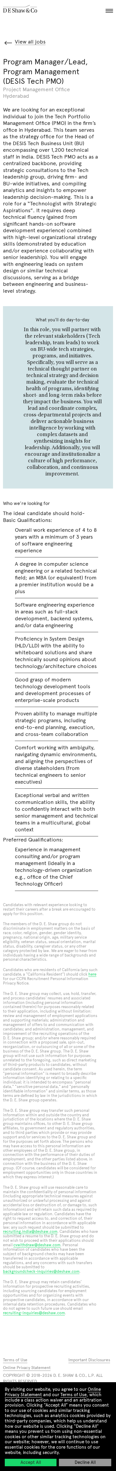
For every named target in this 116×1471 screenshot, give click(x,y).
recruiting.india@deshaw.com (30, 1231)
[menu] (108, 9)
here (92, 974)
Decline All (85, 1462)
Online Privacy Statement (27, 1367)
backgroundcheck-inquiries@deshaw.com (41, 1271)
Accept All (31, 1462)
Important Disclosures (89, 1360)
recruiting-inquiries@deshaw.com (34, 1313)
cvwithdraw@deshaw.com (36, 1245)
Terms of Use (73, 1394)
